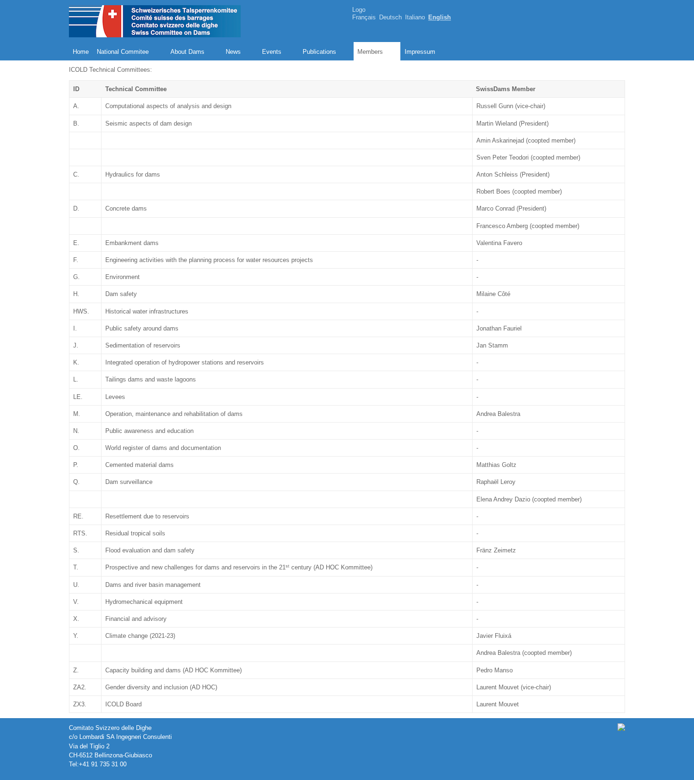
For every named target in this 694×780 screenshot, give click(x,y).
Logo (358, 9)
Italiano (415, 17)
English (439, 17)
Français (364, 17)
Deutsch (390, 17)
